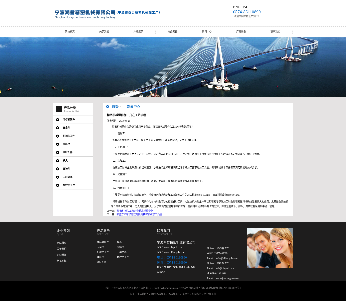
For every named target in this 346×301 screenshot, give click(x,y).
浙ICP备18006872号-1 (230, 288)
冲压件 (100, 257)
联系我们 (275, 31)
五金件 (100, 247)
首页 (115, 106)
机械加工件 (103, 252)
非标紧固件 (103, 242)
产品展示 (138, 31)
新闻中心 (207, 31)
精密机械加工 (158, 294)
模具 (119, 242)
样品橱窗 (172, 31)
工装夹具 (122, 252)
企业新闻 (61, 255)
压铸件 (120, 247)
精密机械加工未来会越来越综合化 (135, 210)
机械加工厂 (174, 294)
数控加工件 (123, 257)
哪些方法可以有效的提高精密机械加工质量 (139, 214)
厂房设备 (241, 31)
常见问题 (61, 261)
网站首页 (70, 31)
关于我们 (104, 31)
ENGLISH (240, 7)
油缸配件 (102, 262)
